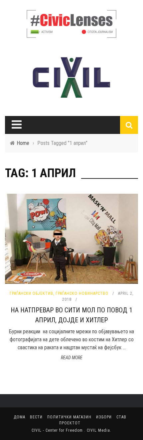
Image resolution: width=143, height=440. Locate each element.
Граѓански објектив (31, 293)
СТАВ (121, 417)
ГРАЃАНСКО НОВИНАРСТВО (82, 293)
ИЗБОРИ (104, 417)
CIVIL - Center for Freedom (58, 430)
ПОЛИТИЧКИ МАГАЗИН (69, 417)
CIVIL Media (98, 430)
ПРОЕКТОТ (69, 423)
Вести (36, 417)
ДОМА (19, 417)
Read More (71, 357)
